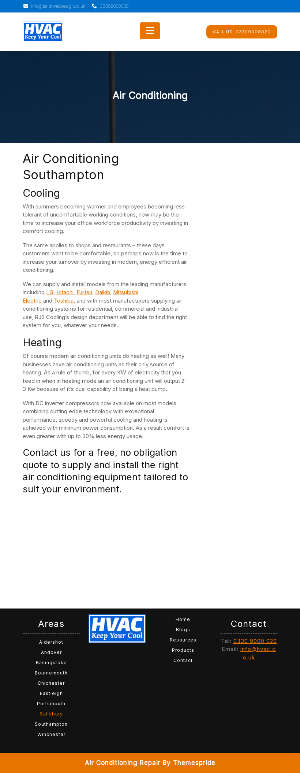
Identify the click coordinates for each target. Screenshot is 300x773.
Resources (183, 640)
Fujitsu (84, 292)
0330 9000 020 (255, 640)
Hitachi (65, 292)
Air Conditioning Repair (123, 762)
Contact (183, 660)
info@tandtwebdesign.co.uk (57, 6)
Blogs (183, 629)
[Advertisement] (106, 549)
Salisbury (51, 714)
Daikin (102, 292)
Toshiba (64, 300)
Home (183, 619)
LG (49, 292)
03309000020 (113, 6)
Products (183, 650)
